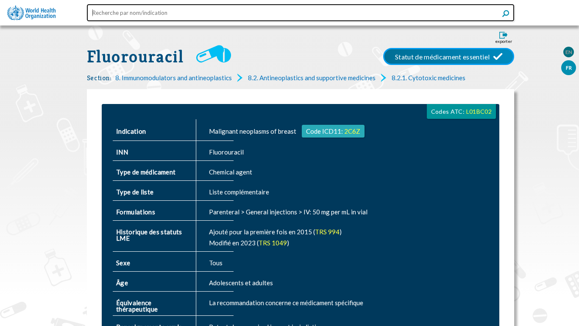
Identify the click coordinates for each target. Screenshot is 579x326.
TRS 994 (327, 232)
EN (568, 52)
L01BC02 (479, 111)
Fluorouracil (135, 56)
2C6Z (352, 131)
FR (569, 68)
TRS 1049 (273, 243)
